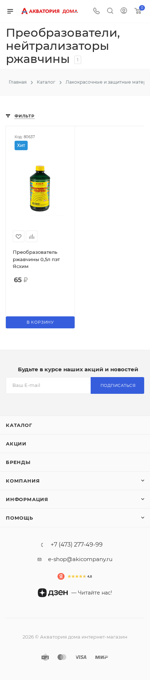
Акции (16, 444)
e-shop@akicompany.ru (80, 559)
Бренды (18, 462)
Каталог (19, 425)
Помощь (19, 518)
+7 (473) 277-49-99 (77, 545)
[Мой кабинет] (124, 11)
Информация (27, 499)
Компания (23, 481)
